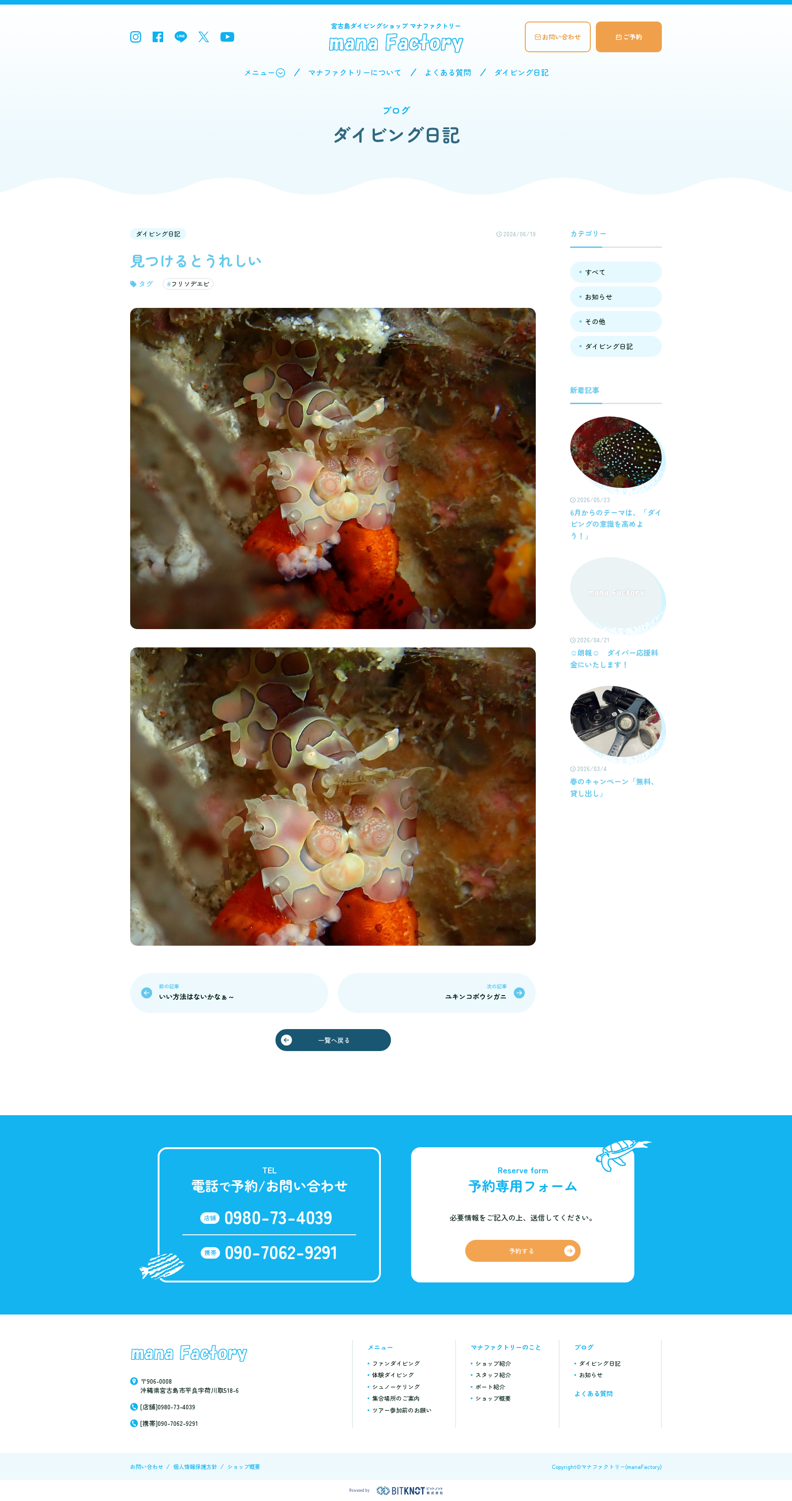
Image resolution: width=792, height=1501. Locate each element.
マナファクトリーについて (355, 72)
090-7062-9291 (281, 1251)
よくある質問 (447, 72)
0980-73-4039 (278, 1216)
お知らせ (598, 296)
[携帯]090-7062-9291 (169, 1423)
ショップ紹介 (493, 1363)
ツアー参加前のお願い (402, 1410)
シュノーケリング (396, 1386)
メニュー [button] (259, 72)
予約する (521, 1250)
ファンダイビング (396, 1363)
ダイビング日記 (521, 72)
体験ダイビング (393, 1374)
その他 (595, 321)
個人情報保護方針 (195, 1466)
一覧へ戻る (334, 1040)
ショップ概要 (493, 1398)
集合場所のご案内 (396, 1398)
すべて (595, 272)
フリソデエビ (190, 283)
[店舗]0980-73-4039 (167, 1406)
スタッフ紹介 (493, 1374)
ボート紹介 (490, 1386)
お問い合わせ (561, 36)
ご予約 (632, 36)
